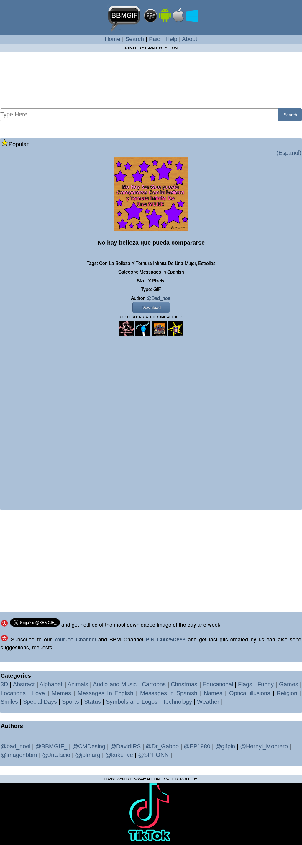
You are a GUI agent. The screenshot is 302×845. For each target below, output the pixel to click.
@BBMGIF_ (51, 746)
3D (4, 684)
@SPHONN (153, 755)
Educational (218, 684)
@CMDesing (88, 746)
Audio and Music (115, 684)
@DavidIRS (125, 746)
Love (38, 693)
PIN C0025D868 (165, 639)
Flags (245, 684)
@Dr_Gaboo (162, 746)
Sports (70, 701)
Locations (13, 693)
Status (92, 701)
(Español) (288, 153)
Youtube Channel (75, 639)
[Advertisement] (151, 80)
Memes (61, 693)
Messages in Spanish (168, 693)
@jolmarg (87, 755)
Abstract (24, 684)
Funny (265, 684)
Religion (287, 693)
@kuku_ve (119, 755)
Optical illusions (249, 693)
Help (171, 39)
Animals (78, 684)
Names (213, 693)
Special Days (40, 701)
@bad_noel (159, 298)
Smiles (9, 701)
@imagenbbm (19, 755)
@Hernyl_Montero (264, 746)
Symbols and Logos (131, 701)
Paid (154, 39)
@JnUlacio (56, 755)
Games (288, 684)
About (189, 39)
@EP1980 (197, 746)
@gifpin (225, 746)
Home (112, 39)
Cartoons (154, 684)
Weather (208, 701)
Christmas (184, 684)
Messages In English (105, 693)
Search (134, 39)
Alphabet (51, 684)
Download (151, 307)
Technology (177, 701)
